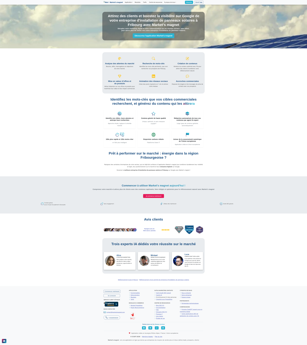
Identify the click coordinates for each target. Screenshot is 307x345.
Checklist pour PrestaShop (164, 299)
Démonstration (135, 295)
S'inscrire (189, 2)
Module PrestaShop (136, 305)
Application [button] (128, 2)
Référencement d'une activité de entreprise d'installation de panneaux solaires (164, 280)
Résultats (137, 2)
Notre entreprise (186, 295)
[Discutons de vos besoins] (4, 341)
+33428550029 (113, 318)
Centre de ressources (155, 2)
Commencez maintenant (112, 291)
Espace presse (186, 297)
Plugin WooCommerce (137, 307)
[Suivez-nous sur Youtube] (150, 327)
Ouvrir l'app (198, 2)
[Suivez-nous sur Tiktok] (157, 327)
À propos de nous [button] (169, 2)
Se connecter (112, 295)
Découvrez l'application (153, 36)
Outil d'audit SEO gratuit (163, 293)
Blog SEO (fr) (160, 305)
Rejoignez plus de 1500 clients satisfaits (149, 229)
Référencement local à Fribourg (128, 280)
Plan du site (158, 336)
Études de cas (160, 318)
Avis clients (159, 316)
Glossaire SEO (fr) (161, 312)
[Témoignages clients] (120, 229)
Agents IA (159, 295)
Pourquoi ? (159, 314)
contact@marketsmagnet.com (115, 312)
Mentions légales (147, 336)
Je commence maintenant (153, 196)
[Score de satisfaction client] (165, 230)
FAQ (157, 310)
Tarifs (145, 2)
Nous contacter (186, 293)
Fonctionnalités (135, 293)
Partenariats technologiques (190, 303)
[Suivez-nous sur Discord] (163, 327)
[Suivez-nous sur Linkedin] (144, 327)
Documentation (160, 307)
